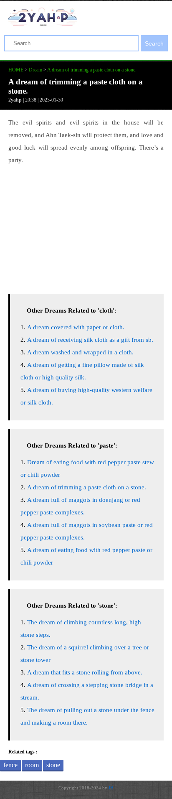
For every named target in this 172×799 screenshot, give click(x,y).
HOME (15, 70)
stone (53, 764)
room (32, 764)
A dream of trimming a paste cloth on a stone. (92, 70)
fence (10, 764)
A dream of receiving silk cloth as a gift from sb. (90, 339)
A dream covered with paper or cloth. (75, 327)
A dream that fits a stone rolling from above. (84, 672)
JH (111, 787)
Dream (35, 70)
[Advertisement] (86, 226)
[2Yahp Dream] (42, 23)
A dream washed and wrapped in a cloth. (80, 352)
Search (154, 43)
